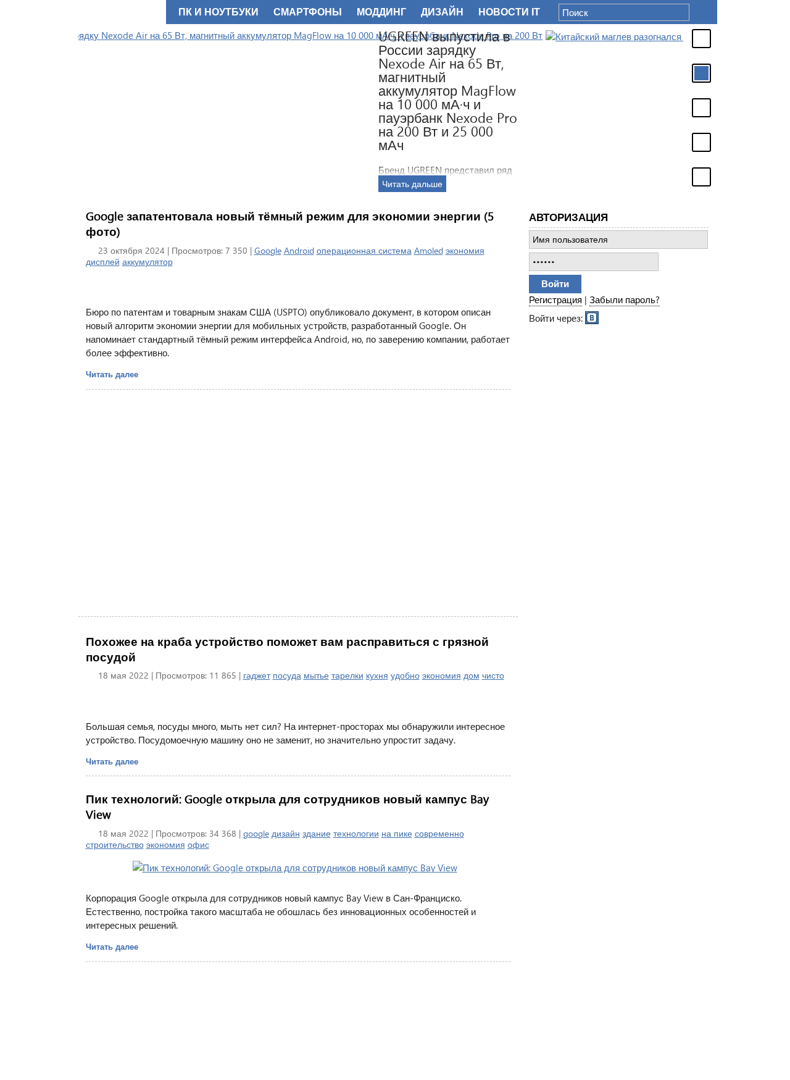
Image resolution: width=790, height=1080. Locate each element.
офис (198, 844)
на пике (396, 833)
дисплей (103, 261)
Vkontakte (592, 316)
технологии (356, 833)
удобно (405, 675)
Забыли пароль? (624, 299)
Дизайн (442, 12)
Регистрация (555, 299)
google (256, 833)
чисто (493, 675)
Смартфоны (307, 12)
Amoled (428, 250)
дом (472, 675)
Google (267, 250)
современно (439, 833)
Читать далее (112, 374)
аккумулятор (147, 261)
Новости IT (509, 12)
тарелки (347, 675)
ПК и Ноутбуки (218, 12)
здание (316, 833)
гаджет (256, 675)
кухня (377, 675)
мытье (316, 675)
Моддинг (381, 12)
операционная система (364, 250)
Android (299, 250)
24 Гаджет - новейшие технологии (119, 12)
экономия (465, 250)
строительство (115, 844)
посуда (287, 675)
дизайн (286, 833)
